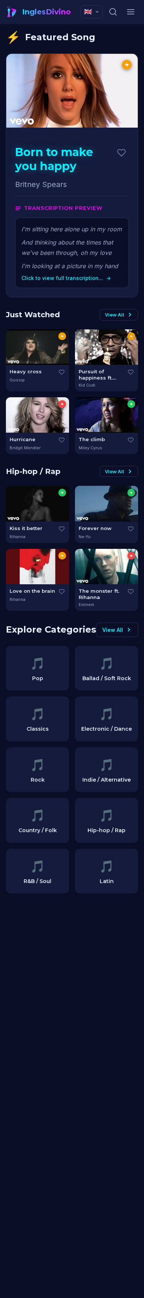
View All (114, 315)
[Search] (113, 11)
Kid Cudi (87, 385)
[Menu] (130, 11)
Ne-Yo (85, 536)
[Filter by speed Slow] (131, 404)
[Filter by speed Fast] (62, 404)
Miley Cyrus (90, 447)
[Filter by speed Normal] (62, 336)
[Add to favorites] (121, 152)
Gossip (17, 380)
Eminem (86, 604)
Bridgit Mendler (25, 447)
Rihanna (17, 536)
